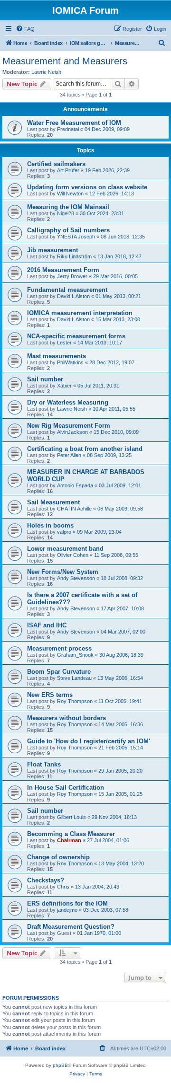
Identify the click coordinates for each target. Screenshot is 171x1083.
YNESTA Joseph (76, 236)
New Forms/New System (62, 571)
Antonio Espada (75, 485)
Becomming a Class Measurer (71, 833)
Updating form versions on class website (87, 187)
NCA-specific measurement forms (76, 336)
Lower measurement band (65, 548)
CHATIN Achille (74, 508)
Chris (63, 886)
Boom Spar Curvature (59, 671)
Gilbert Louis (71, 817)
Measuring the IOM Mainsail (68, 207)
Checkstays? (45, 880)
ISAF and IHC (46, 625)
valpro (64, 532)
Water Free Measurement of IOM (74, 122)
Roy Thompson (75, 701)
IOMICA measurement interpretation (80, 313)
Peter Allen (69, 455)
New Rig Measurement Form (68, 425)
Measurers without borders (66, 718)
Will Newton (70, 193)
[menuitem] (25, 29)
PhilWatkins (70, 362)
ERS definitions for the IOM (67, 903)
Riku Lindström (74, 256)
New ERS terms (50, 694)
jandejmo (67, 910)
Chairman (69, 840)
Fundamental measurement (67, 289)
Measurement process (59, 648)
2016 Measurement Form (63, 269)
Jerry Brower (72, 276)
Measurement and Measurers (64, 61)
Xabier (64, 385)
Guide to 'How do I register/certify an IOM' (88, 741)
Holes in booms (50, 525)
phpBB (60, 1065)
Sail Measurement (53, 502)
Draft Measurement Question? (70, 926)
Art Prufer (68, 170)
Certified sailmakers (56, 163)
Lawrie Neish (46, 72)
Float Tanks (44, 764)
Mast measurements (56, 356)
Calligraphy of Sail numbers (68, 230)
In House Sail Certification (65, 787)
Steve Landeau (74, 678)
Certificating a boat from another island (84, 448)
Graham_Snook (75, 655)
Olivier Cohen (72, 555)
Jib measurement (52, 250)
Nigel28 (65, 213)
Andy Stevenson (76, 578)
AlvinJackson (72, 432)
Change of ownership (58, 857)
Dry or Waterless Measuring (67, 402)
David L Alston (73, 296)
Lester (64, 342)
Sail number (45, 379)
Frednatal (68, 129)
